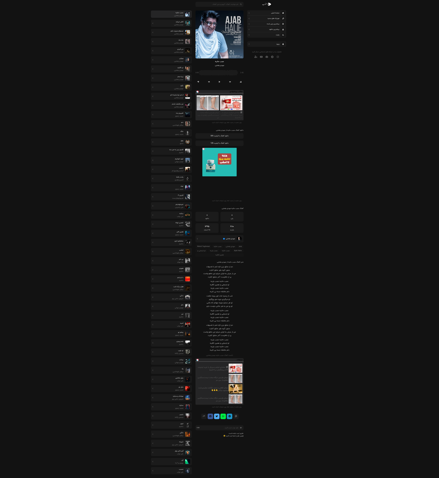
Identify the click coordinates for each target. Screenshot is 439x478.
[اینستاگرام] (277, 56)
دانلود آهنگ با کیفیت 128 (219, 143)
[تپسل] (203, 149)
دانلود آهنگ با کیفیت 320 (219, 136)
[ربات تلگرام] (266, 56)
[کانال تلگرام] (272, 56)
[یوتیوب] (261, 56)
